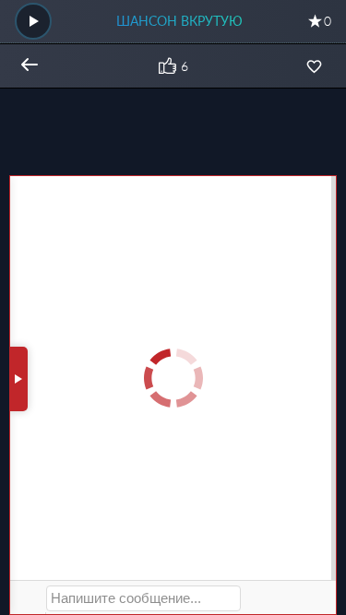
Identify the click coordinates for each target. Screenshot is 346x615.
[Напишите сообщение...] (143, 598)
